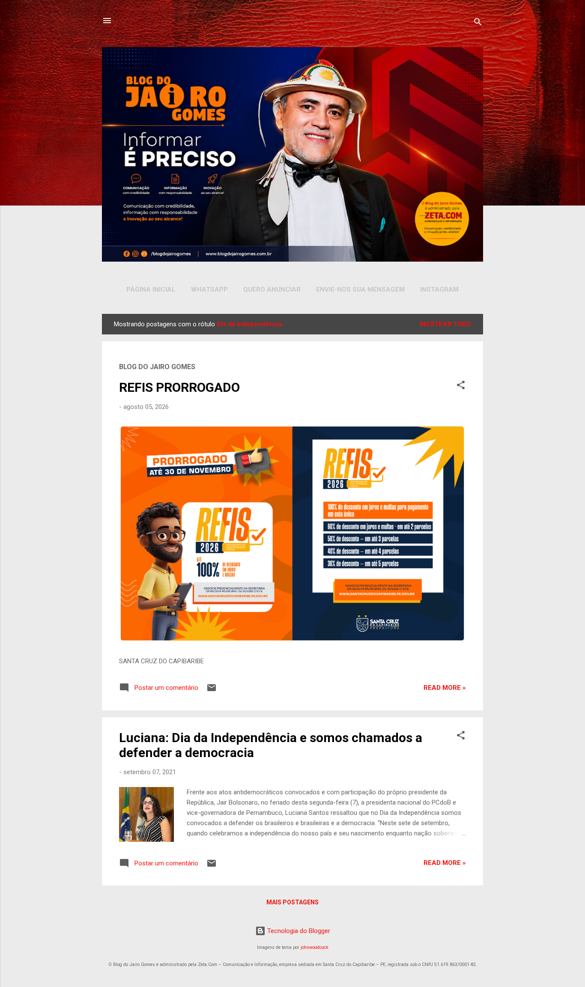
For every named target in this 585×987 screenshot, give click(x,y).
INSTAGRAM (439, 289)
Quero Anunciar (272, 289)
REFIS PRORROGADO (179, 387)
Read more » (445, 688)
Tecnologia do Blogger (298, 931)
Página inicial (151, 289)
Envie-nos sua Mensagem (360, 289)
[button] (461, 386)
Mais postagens (292, 902)
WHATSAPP (209, 289)
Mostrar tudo (445, 324)
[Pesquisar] (478, 23)
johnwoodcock (314, 947)
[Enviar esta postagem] (211, 691)
